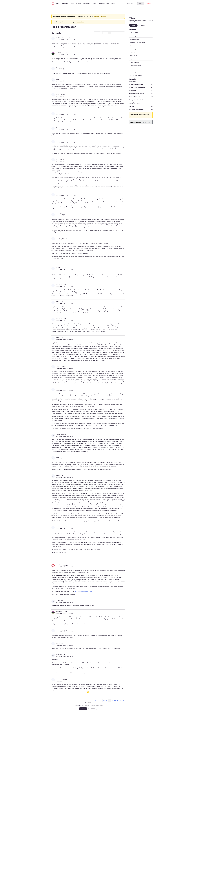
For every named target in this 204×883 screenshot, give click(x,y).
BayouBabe (58, 679)
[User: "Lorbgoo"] (53, 601)
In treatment (141, 90)
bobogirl (58, 267)
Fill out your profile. (145, 122)
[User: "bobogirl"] (53, 268)
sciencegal (58, 238)
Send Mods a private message (137, 42)
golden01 (58, 94)
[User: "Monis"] (53, 68)
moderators (58, 565)
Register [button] (93, 708)
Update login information (136, 36)
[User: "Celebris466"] (53, 214)
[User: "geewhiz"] (53, 655)
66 (106, 33)
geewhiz (58, 654)
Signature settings (134, 39)
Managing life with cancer (141, 94)
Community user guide (135, 65)
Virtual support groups (135, 68)
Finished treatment (141, 97)
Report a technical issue (136, 75)
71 (120, 33)
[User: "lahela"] (53, 128)
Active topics (133, 55)
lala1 (57, 301)
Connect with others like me (141, 87)
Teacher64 (58, 630)
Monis (57, 68)
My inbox (132, 59)
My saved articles (134, 62)
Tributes (141, 106)
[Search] (135, 3)
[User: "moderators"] (53, 565)
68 (112, 33)
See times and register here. (100, 16)
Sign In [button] (83, 708)
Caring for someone (141, 103)
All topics (132, 52)
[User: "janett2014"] (53, 53)
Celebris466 (59, 214)
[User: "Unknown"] (53, 80)
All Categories (132, 81)
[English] (60, 3)
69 (115, 33)
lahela (57, 127)
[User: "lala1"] (53, 302)
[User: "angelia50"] (53, 285)
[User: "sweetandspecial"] (53, 38)
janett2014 (58, 53)
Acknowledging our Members (83, 591)
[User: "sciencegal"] (53, 238)
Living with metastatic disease (141, 100)
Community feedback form (136, 72)
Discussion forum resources (141, 109)
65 (103, 33)
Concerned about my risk (141, 84)
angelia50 (58, 284)
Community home (134, 49)
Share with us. (80, 22)
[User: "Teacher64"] (53, 630)
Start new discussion (135, 45)
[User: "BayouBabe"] (53, 679)
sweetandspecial (60, 37)
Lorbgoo (58, 600)
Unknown (58, 79)
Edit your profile (134, 32)
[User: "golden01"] (53, 94)
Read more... (137, 116)
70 (117, 33)
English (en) (129, 3)
